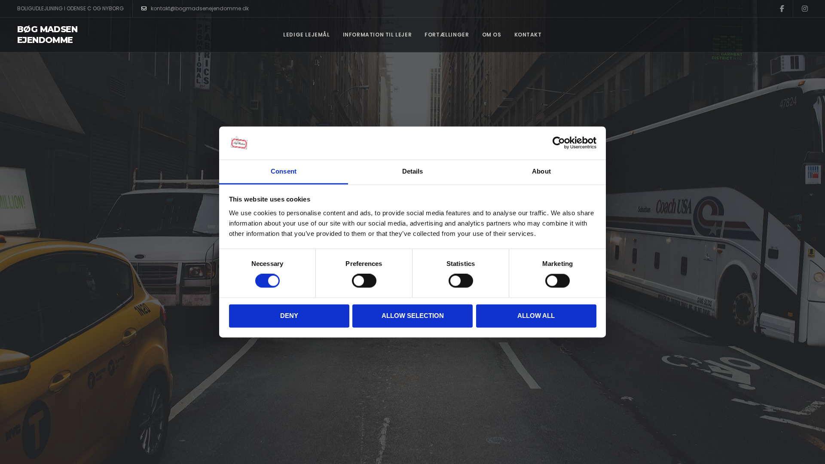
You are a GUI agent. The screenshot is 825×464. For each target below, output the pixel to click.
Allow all (536, 315)
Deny (289, 315)
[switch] (364, 281)
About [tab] (541, 171)
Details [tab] (412, 171)
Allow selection (413, 315)
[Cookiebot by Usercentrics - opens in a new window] (558, 143)
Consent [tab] (283, 171)
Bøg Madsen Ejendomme (47, 34)
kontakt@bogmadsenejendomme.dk (200, 8)
